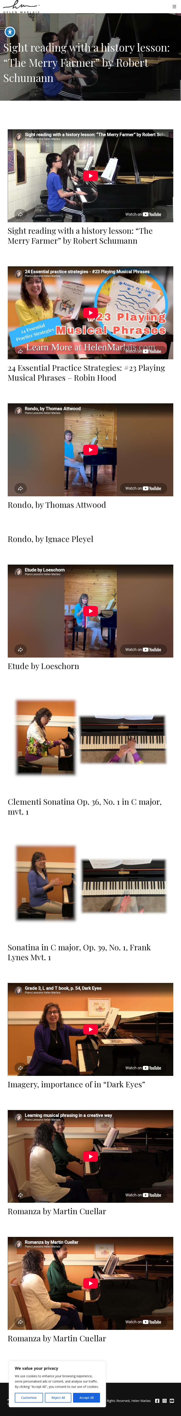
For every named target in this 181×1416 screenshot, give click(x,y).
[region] (57, 1384)
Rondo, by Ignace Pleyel (50, 538)
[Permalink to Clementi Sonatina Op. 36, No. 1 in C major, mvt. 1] (90, 738)
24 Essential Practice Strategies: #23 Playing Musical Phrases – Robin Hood (86, 372)
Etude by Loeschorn (43, 665)
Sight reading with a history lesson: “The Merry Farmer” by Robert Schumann (80, 235)
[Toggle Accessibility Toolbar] (10, 32)
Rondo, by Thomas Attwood (57, 504)
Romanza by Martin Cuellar (57, 1211)
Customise (29, 1398)
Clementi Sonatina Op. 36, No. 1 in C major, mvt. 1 (85, 806)
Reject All (58, 1398)
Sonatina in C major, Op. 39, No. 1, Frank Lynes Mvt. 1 (79, 952)
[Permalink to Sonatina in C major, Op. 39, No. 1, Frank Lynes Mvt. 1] (90, 883)
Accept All (86, 1398)
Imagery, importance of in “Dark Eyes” (76, 1084)
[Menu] (174, 6)
